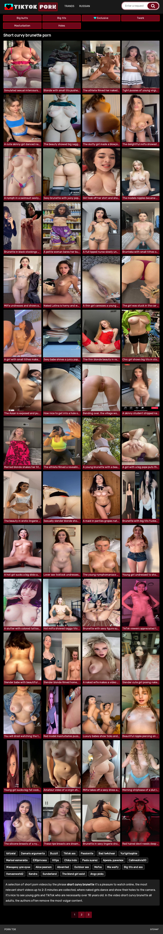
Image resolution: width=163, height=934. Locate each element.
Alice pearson (44, 867)
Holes (61, 25)
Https (55, 860)
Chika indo (70, 860)
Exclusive (102, 18)
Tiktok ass (69, 853)
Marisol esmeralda (17, 860)
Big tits (61, 18)
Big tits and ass (133, 867)
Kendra (33, 873)
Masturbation (22, 25)
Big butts (22, 18)
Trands (69, 6)
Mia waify (113, 867)
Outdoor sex (81, 867)
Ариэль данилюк (113, 860)
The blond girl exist (73, 873)
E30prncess (40, 860)
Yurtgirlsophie (128, 853)
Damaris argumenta (33, 853)
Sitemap (154, 929)
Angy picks (96, 873)
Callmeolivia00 (137, 860)
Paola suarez (90, 860)
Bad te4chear (107, 853)
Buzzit (54, 853)
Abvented (63, 867)
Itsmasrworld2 (14, 873)
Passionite (87, 853)
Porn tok (10, 929)
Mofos (98, 867)
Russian (84, 6)
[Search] (153, 6)
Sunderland (50, 873)
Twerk (140, 18)
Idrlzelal (11, 853)
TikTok (35, 7)
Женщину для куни (18, 867)
